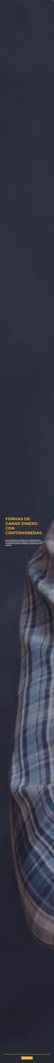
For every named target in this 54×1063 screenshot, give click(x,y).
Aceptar (27, 1058)
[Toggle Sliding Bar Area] (52, 1)
